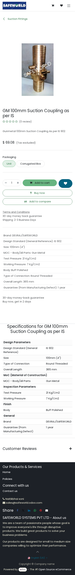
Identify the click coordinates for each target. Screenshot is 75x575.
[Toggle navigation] (69, 5)
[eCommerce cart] (52, 5)
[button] (65, 183)
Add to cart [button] (42, 183)
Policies (7, 479)
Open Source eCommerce (55, 569)
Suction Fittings (17, 19)
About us (59, 518)
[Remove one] (6, 183)
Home (6, 472)
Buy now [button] (39, 193)
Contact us (10, 491)
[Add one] (18, 183)
